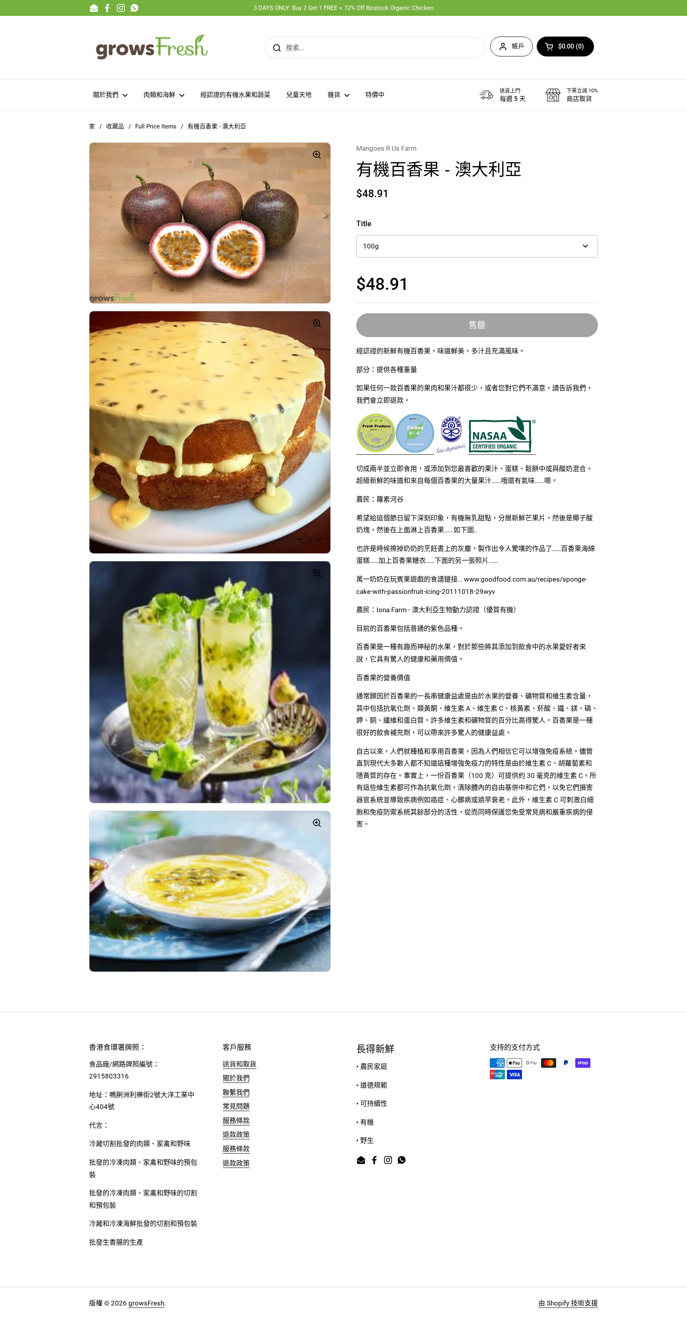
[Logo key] (415, 450)
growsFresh (146, 1303)
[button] (565, 46)
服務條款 (236, 1121)
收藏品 (115, 126)
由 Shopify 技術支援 (568, 1303)
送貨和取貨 (239, 1064)
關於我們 (236, 1078)
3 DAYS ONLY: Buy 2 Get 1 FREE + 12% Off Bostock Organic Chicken (343, 8)
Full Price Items (156, 126)
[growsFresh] (152, 48)
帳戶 (518, 46)
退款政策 (236, 1135)
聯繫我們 (236, 1092)
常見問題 (236, 1106)
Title (363, 224)
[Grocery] (376, 450)
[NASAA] (502, 450)
